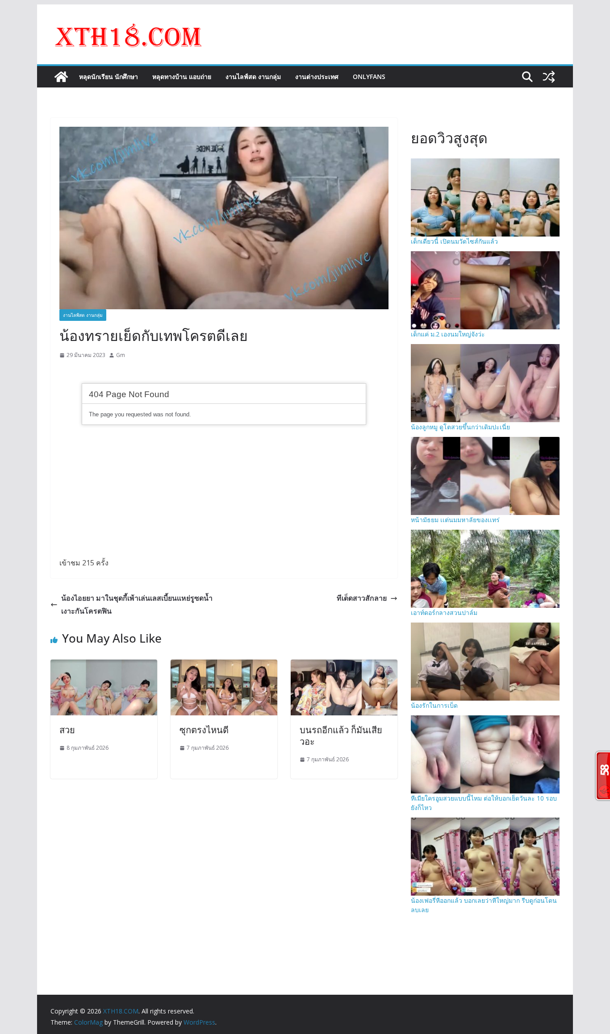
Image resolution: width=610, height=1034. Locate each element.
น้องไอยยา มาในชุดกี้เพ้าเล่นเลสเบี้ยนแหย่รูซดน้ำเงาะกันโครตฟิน (137, 604)
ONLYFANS (369, 76)
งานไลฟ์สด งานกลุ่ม (253, 76)
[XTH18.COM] (61, 76)
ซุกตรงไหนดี (204, 730)
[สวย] (103, 666)
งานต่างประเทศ (316, 76)
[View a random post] (549, 76)
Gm (120, 355)
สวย (67, 730)
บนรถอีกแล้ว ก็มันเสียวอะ (341, 735)
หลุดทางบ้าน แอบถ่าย (181, 76)
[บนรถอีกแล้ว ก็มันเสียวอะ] (344, 666)
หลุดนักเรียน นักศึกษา (108, 76)
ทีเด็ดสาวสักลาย (362, 598)
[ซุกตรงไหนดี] (224, 666)
